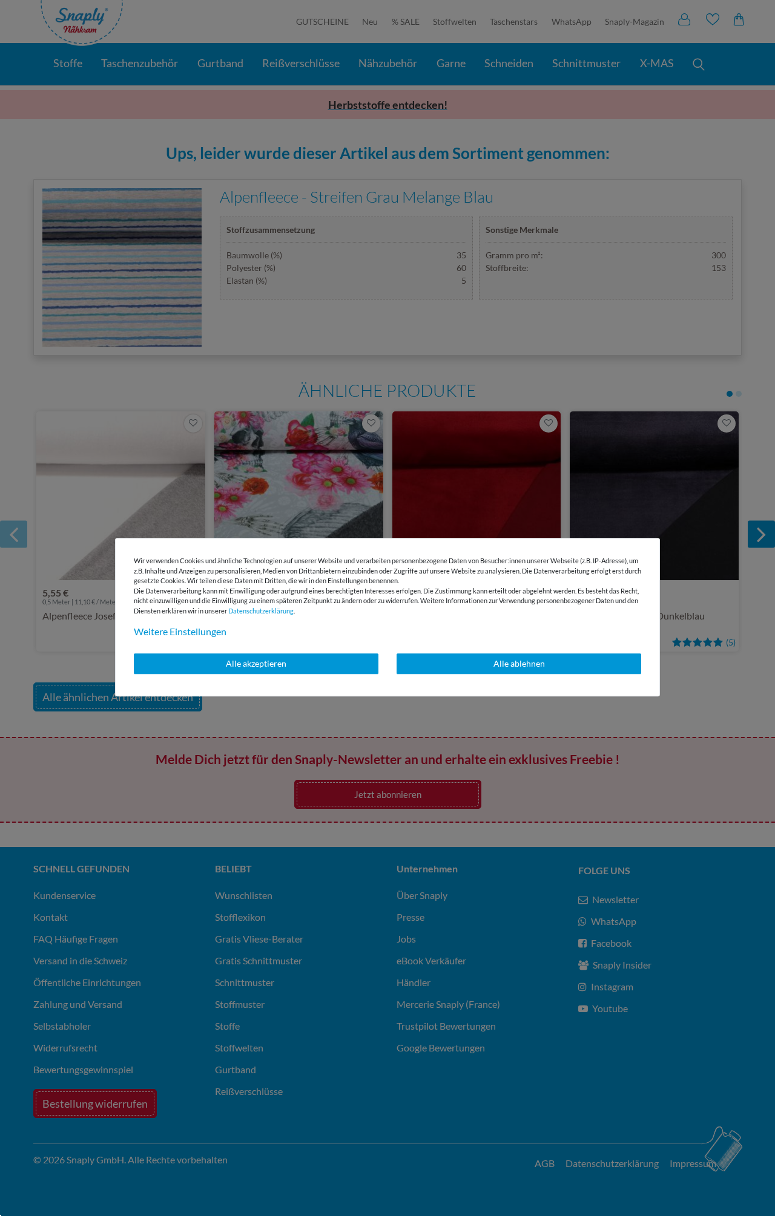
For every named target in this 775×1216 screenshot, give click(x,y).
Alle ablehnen (519, 663)
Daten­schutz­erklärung (261, 611)
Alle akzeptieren (256, 663)
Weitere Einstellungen (180, 631)
